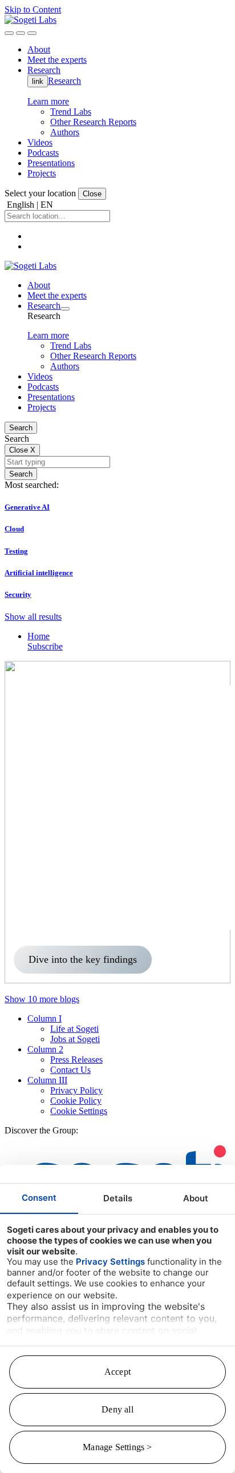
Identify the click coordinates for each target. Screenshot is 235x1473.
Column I (44, 1018)
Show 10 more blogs (42, 999)
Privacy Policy (76, 1090)
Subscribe (45, 646)
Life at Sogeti (74, 1029)
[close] (20, 33)
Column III (47, 1080)
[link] (30, 20)
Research (64, 81)
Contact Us (70, 1070)
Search (21, 427)
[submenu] (65, 308)
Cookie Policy (76, 1100)
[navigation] (32, 33)
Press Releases (76, 1059)
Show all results (33, 617)
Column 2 (45, 1049)
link (37, 81)
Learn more (48, 101)
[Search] (9, 33)
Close (92, 193)
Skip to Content (33, 9)
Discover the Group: (41, 1130)
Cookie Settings (78, 1111)
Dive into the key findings (83, 959)
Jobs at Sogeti (75, 1039)
